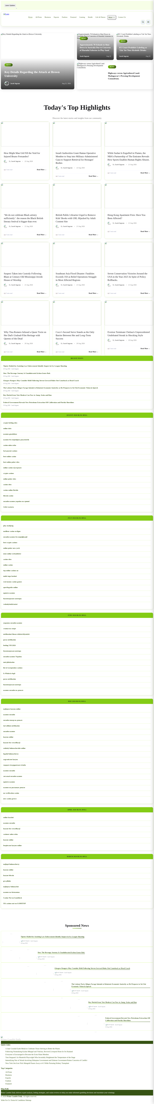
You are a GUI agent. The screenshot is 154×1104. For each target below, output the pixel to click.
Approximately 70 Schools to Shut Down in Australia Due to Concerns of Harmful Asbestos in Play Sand (95, 47)
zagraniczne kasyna (10, 759)
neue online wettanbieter (12, 554)
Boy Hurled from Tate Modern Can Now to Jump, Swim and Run (27, 395)
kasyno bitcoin (8, 875)
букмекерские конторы (12, 599)
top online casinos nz (10, 570)
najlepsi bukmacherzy (11, 864)
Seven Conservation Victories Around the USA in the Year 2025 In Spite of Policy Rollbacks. (127, 276)
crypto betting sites (10, 423)
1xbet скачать (8, 507)
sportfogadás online (10, 587)
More (110, 17)
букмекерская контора (12, 651)
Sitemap (28, 1100)
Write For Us (5, 1100)
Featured (73, 17)
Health (90, 17)
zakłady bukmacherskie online (14, 748)
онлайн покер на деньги (12, 720)
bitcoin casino (8, 496)
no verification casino (11, 793)
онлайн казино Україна (12, 656)
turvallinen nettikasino (11, 726)
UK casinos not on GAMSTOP (14, 903)
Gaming (82, 17)
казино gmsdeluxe (10, 434)
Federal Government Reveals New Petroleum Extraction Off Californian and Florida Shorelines (38, 402)
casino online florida (10, 490)
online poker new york (11, 548)
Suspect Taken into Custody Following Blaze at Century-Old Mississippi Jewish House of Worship (23, 276)
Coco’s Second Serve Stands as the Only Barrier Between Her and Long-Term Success (75, 335)
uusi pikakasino (9, 662)
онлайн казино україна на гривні (16, 501)
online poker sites (9, 479)
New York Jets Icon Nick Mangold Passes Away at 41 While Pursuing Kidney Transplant (37, 1063)
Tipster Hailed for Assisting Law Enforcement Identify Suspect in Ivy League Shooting (35, 366)
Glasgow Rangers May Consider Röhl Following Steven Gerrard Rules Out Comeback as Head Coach (41, 380)
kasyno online (8, 840)
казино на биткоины (11, 892)
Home (30, 17)
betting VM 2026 (9, 645)
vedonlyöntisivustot (10, 604)
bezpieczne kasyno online (12, 845)
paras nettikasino (9, 640)
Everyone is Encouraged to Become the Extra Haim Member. (27, 1054)
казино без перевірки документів (16, 440)
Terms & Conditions (18, 1100)
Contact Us (122, 17)
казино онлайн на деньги (13, 690)
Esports (56, 17)
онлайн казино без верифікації (15, 537)
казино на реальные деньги (14, 787)
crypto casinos (8, 473)
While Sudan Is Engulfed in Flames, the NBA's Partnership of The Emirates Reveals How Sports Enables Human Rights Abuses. (128, 156)
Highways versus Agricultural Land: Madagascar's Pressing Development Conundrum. (124, 76)
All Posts (39, 17)
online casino (8, 565)
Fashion (64, 17)
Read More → (41, 169)
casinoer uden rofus (10, 834)
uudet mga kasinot (10, 576)
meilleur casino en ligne (12, 531)
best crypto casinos (10, 542)
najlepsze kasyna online (12, 709)
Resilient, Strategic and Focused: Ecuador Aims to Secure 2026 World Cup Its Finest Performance (52, 5)
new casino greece (10, 799)
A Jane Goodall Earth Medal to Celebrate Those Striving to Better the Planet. (32, 1049)
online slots (7, 428)
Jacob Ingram (15, 83)
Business (48, 17)
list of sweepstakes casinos (12, 668)
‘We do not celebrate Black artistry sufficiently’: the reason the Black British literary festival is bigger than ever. (23, 218)
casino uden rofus (9, 445)
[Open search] (143, 22)
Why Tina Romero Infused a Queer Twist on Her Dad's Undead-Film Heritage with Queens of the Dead (25, 335)
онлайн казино (9, 731)
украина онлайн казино (12, 623)
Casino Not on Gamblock (12, 898)
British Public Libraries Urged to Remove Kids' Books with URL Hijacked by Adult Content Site (76, 218)
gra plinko (7, 881)
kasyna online (8, 737)
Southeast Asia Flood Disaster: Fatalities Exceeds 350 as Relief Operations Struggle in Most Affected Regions (76, 276)
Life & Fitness (100, 17)
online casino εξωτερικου (12, 468)
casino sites (7, 484)
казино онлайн (9, 714)
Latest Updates (10, 5)
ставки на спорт (9, 628)
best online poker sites (11, 462)
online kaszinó (8, 817)
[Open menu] (148, 22)
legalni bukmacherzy (11, 754)
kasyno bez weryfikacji (11, 743)
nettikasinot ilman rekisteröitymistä (16, 634)
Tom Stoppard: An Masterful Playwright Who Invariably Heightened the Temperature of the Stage (40, 1057)
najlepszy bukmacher (11, 887)
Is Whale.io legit (9, 673)
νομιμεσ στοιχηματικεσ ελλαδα (14, 765)
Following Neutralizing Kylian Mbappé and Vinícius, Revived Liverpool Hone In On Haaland (39, 1052)
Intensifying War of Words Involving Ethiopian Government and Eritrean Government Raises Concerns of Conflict (46, 1060)
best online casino (9, 456)
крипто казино (9, 593)
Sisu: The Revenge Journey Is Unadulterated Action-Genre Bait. (27, 373)
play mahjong (8, 526)
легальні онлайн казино (12, 776)
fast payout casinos (10, 451)
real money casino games (12, 582)
